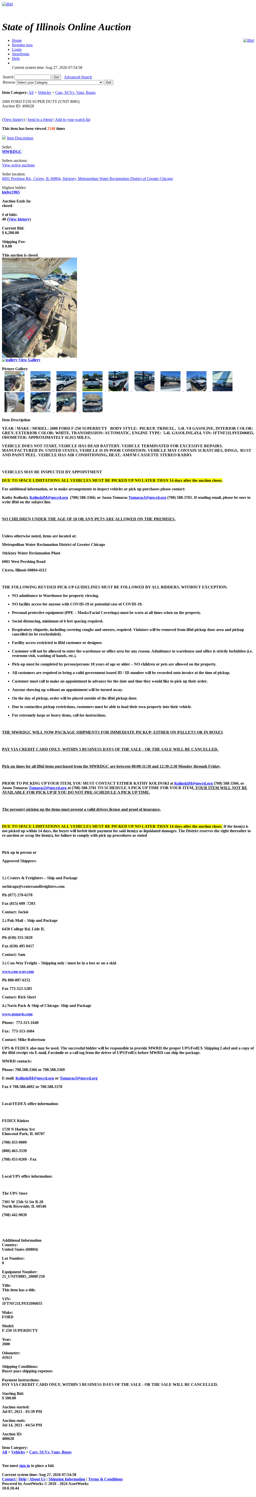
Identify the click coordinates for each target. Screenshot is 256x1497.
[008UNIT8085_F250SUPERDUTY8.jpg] (197, 390)
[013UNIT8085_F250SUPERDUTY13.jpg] (92, 411)
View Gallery (29, 360)
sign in (24, 1465)
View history (13, 119)
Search (8, 77)
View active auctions (18, 165)
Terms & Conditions (105, 1479)
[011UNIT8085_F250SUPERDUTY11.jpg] (41, 411)
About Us (37, 1479)
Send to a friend (40, 119)
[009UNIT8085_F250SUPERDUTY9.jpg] (222, 390)
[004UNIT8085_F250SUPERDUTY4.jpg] (93, 390)
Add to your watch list (72, 119)
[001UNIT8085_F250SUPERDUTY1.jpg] (15, 390)
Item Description (20, 138)
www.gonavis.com (17, 1014)
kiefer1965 (11, 192)
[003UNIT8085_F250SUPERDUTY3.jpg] (67, 390)
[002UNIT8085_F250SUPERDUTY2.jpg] (41, 390)
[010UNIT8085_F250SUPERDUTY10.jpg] (15, 411)
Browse (9, 82)
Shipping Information (66, 1479)
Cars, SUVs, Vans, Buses (75, 92)
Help (22, 1479)
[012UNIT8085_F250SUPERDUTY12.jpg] (67, 411)
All (31, 92)
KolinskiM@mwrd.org (49, 497)
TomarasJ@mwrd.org (147, 497)
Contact (9, 1479)
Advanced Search (78, 77)
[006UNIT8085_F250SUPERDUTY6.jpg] (145, 390)
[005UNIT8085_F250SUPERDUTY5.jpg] (119, 390)
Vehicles (44, 92)
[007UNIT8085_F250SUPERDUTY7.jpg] (171, 390)
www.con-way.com (18, 971)
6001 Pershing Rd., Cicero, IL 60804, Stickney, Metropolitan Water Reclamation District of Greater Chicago (87, 178)
